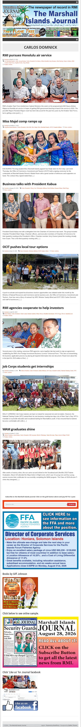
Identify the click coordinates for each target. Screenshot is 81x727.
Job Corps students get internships (28, 366)
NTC (75, 370)
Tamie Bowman (50, 435)
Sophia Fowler (18, 63)
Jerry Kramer (52, 61)
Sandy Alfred (45, 251)
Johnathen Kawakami (48, 313)
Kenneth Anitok (56, 370)
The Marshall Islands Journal (17, 725)
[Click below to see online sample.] (40, 642)
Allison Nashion (25, 370)
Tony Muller (26, 63)
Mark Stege (66, 188)
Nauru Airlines (67, 61)
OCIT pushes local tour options (25, 247)
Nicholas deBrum (33, 251)
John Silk (28, 127)
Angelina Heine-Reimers (10, 127)
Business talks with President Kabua (29, 184)
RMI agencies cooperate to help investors (33, 308)
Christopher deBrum (42, 188)
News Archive (68, 127)
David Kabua (50, 188)
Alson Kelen (16, 435)
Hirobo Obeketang (41, 435)
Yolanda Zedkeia (57, 127)
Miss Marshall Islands (43, 127)
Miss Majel (34, 127)
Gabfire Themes (72, 725)
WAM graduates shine (19, 429)
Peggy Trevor (61, 313)
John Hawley (60, 61)
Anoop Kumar (22, 61)
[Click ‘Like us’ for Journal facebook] (40, 693)
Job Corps (49, 370)
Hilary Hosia (39, 313)
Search (71, 504)
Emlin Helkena (42, 370)
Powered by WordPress (52, 725)
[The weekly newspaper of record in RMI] (40, 15)
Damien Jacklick (31, 313)
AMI (16, 61)
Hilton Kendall (45, 61)
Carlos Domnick (30, 61)
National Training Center (67, 370)
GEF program (32, 435)
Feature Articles (8, 64)
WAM (67, 435)
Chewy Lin (33, 188)
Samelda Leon (69, 313)
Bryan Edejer (7, 313)
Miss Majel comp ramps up (22, 121)
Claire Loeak (23, 313)
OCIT (51, 127)
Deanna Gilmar (58, 188)
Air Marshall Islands (9, 61)
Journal (6, 59)
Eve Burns (38, 61)
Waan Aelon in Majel (60, 435)
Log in (43, 725)
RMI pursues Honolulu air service (27, 55)
